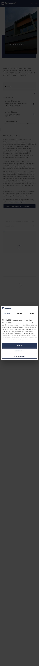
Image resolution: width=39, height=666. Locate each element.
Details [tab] (19, 313)
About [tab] (32, 313)
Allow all (19, 345)
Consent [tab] (7, 313)
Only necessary (19, 356)
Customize (18, 351)
